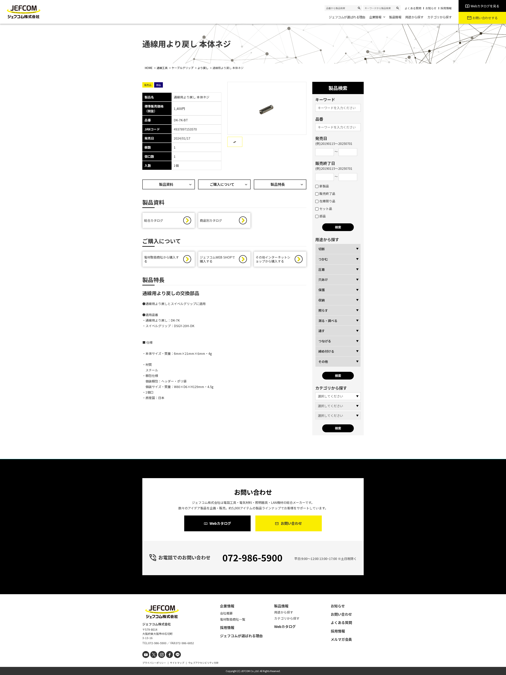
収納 (321, 300)
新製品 (324, 186)
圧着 (321, 269)
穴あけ (323, 279)
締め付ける (326, 351)
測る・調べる (327, 320)
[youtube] (145, 654)
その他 (323, 361)
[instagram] (161, 654)
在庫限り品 (327, 201)
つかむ (323, 259)
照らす (323, 310)
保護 (321, 289)
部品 (322, 216)
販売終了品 (327, 193)
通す (321, 330)
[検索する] (359, 8)
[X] (153, 654)
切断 (321, 248)
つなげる (324, 341)
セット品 (325, 209)
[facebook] (169, 654)
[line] (177, 654)
